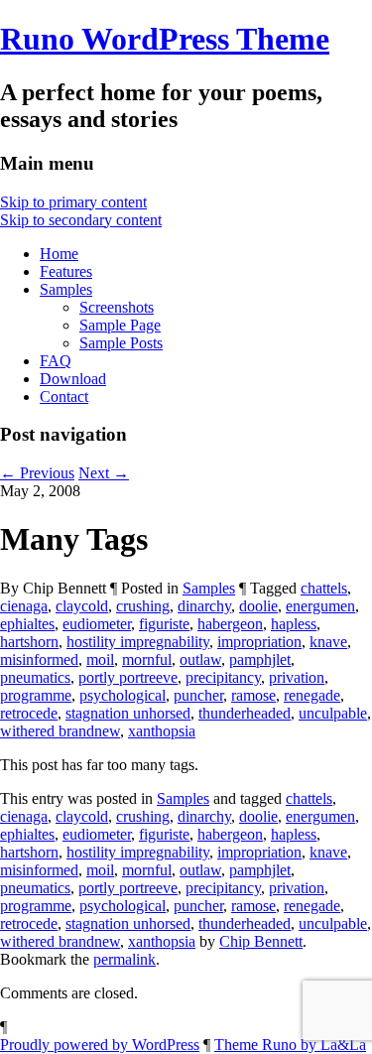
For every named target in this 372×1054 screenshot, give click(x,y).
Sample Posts (121, 342)
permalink (124, 959)
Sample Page (120, 325)
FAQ (55, 360)
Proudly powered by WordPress (99, 1044)
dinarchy (204, 605)
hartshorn (29, 641)
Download (73, 378)
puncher (198, 695)
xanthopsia (161, 731)
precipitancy (223, 677)
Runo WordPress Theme (164, 39)
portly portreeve (128, 677)
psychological (122, 695)
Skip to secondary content (81, 219)
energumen (320, 605)
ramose (253, 695)
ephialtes (27, 623)
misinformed (39, 659)
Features (66, 271)
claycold (82, 605)
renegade (312, 695)
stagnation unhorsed (127, 713)
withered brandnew (60, 731)
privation (296, 677)
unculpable (333, 713)
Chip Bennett (261, 941)
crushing (143, 605)
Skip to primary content (73, 202)
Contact (64, 396)
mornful (147, 659)
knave (328, 641)
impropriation (259, 641)
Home (59, 253)
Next (103, 472)
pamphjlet (260, 659)
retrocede (29, 713)
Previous (37, 472)
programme (35, 695)
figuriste (164, 623)
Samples (66, 289)
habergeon (230, 623)
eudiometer (96, 623)
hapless (293, 623)
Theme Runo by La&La (290, 1044)
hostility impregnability (137, 641)
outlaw (200, 659)
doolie (258, 605)
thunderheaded (244, 713)
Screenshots (116, 307)
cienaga (24, 605)
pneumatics (35, 677)
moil (100, 659)
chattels (324, 588)
